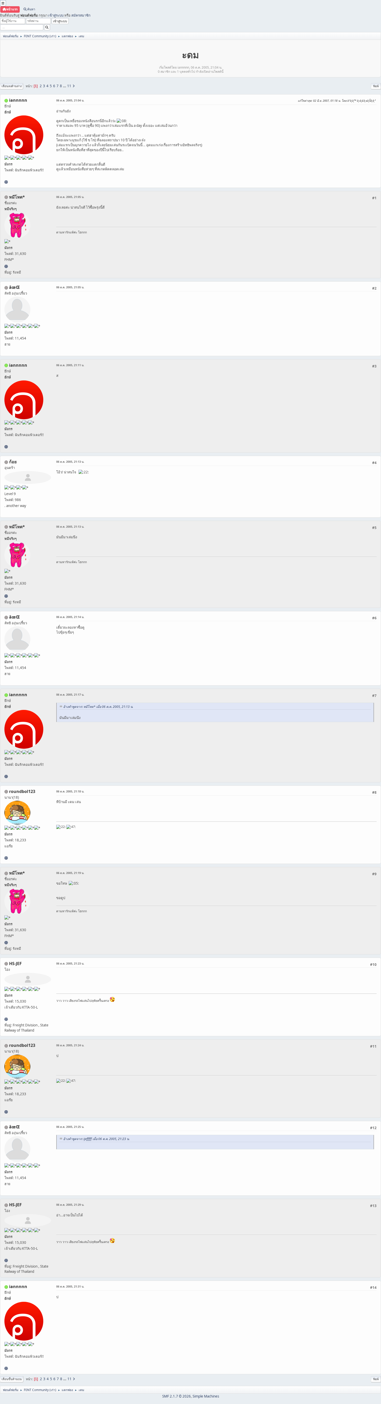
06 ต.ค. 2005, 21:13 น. (70, 462)
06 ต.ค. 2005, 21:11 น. (70, 365)
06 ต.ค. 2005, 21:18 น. (70, 791)
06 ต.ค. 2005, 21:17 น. (70, 694)
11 (69, 86)
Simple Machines (206, 1396)
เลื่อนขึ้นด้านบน (12, 1379)
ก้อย (13, 462)
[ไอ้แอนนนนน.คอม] (6, 182)
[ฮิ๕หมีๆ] (6, 266)
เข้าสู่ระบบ (56, 15)
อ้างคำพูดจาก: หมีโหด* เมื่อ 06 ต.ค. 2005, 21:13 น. (98, 706)
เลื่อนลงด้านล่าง (12, 86)
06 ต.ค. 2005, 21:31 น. (70, 1286)
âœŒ (14, 287)
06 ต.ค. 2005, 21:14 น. (70, 617)
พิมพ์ (376, 86)
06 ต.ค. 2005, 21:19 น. (70, 873)
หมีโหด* (17, 197)
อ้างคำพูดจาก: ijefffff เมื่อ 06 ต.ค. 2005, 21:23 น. (96, 1139)
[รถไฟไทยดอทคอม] (6, 1019)
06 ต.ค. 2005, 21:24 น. (70, 1045)
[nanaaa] (6, 858)
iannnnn (18, 100)
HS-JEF (15, 963)
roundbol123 (22, 791)
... (65, 86)
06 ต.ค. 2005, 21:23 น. (70, 963)
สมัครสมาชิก (80, 15)
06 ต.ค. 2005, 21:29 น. (70, 1205)
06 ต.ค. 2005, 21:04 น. (70, 100)
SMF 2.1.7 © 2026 (176, 1396)
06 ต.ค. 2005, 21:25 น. (70, 1127)
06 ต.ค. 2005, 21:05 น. (70, 197)
